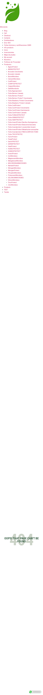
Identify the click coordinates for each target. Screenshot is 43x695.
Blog (5, 31)
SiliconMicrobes (13, 180)
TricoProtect (12, 182)
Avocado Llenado (14, 74)
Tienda (6, 192)
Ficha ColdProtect (14, 105)
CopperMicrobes (14, 86)
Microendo (4, 27)
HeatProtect (12, 146)
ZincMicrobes (13, 185)
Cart (5, 33)
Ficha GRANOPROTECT (16, 117)
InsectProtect (13, 154)
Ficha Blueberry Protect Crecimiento (20, 101)
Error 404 (7, 43)
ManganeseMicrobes (15, 161)
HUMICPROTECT (14, 149)
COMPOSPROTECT (15, 84)
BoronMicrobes (13, 76)
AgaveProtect (13, 67)
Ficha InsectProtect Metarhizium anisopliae (23, 129)
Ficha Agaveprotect (15, 91)
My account (8, 57)
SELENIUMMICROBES (16, 178)
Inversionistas (9, 52)
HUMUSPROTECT (14, 151)
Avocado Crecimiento (15, 72)
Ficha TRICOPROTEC (15, 134)
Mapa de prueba (9, 55)
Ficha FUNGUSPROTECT (16, 115)
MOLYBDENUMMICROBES (17, 163)
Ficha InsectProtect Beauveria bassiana (22, 125)
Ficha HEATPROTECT (15, 120)
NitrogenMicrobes (14, 168)
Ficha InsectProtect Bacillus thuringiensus (22, 122)
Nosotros (7, 60)
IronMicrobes (12, 156)
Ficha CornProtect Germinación (19, 110)
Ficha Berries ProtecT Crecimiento (20, 98)
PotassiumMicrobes (15, 175)
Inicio (6, 50)
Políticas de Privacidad (12, 62)
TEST (6, 190)
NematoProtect (13, 166)
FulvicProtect (12, 137)
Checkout (7, 36)
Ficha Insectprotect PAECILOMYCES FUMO (23, 132)
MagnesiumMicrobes (15, 158)
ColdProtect (12, 81)
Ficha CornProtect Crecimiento (18, 108)
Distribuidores (9, 40)
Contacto (7, 38)
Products (7, 187)
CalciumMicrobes (14, 79)
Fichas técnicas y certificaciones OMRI (17, 45)
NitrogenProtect (13, 170)
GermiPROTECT (13, 141)
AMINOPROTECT (14, 69)
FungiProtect (12, 139)
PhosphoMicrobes (14, 173)
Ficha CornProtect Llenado (17, 113)
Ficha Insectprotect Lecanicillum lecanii (22, 127)
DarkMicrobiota (13, 89)
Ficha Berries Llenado (15, 93)
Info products (8, 48)
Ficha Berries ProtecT (15, 96)
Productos (7, 64)
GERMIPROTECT (14, 144)
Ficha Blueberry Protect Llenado (19, 103)
